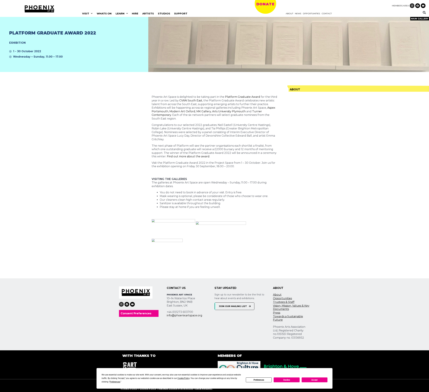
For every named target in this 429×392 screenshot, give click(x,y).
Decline (286, 380)
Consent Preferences (136, 313)
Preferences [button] (115, 382)
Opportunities (311, 13)
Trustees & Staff (283, 302)
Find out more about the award (188, 156)
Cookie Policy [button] (183, 378)
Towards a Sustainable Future (288, 318)
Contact (327, 13)
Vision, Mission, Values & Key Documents (291, 307)
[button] (424, 12)
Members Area (400, 5)
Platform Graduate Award (242, 96)
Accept (314, 380)
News (298, 13)
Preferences (259, 380)
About (289, 13)
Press (276, 312)
